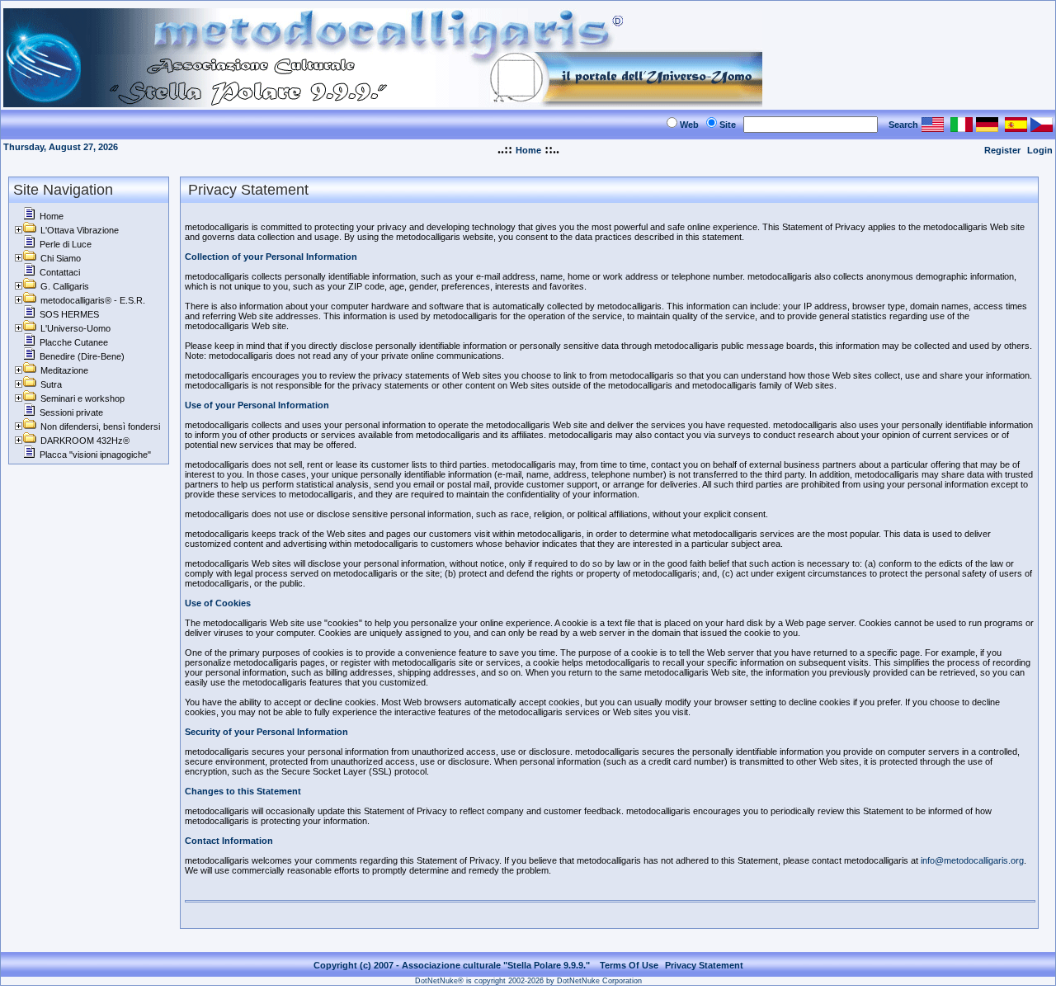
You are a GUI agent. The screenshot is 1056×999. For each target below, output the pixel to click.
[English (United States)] (933, 127)
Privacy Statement (704, 965)
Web (689, 125)
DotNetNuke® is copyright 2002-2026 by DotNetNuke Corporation (528, 981)
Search (903, 125)
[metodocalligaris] (382, 103)
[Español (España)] (1016, 127)
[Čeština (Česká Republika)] (1041, 127)
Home (528, 150)
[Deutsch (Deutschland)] (987, 127)
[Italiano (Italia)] (961, 127)
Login (1040, 150)
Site (727, 125)
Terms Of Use (629, 965)
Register (1002, 150)
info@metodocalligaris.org (972, 860)
